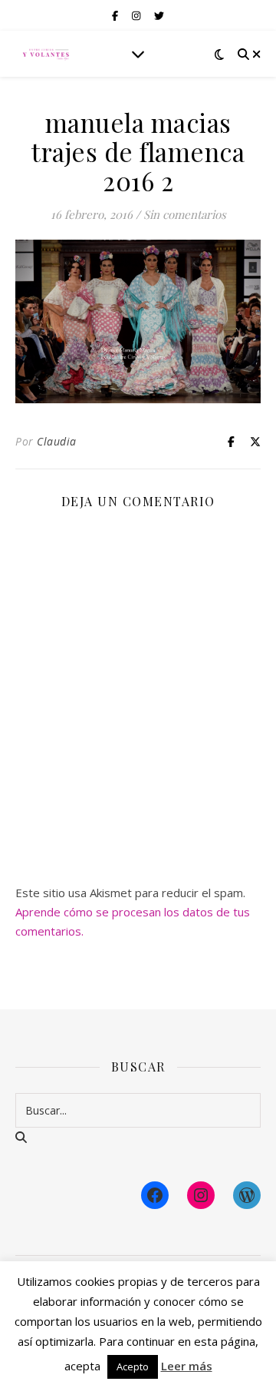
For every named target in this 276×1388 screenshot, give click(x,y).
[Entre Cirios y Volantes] (46, 53)
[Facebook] (155, 1195)
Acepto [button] (133, 1366)
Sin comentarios (184, 214)
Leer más (186, 1365)
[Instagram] (201, 1195)
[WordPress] (247, 1195)
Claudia (57, 441)
